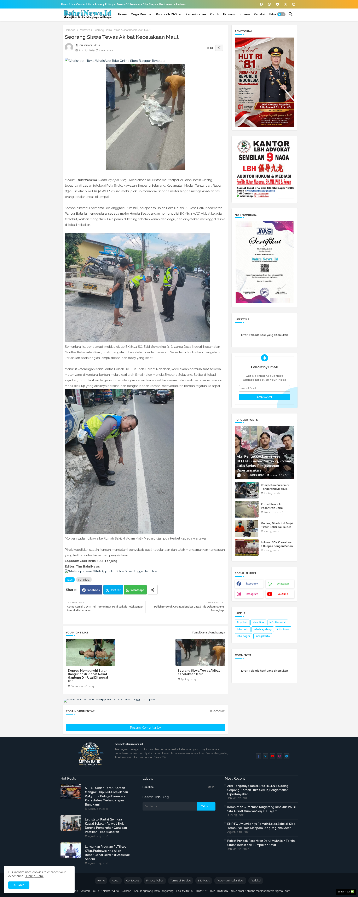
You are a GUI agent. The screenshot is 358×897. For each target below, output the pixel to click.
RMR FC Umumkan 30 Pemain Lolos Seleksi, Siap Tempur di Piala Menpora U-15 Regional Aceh (261, 826)
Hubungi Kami (34, 876)
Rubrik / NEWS (166, 14)
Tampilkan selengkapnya (208, 632)
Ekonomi (229, 14)
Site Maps (149, 4)
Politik (214, 14)
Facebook (93, 590)
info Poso (283, 629)
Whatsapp (137, 590)
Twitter (115, 590)
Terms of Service (128, 4)
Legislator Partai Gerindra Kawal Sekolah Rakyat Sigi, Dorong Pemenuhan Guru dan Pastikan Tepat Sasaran (106, 826)
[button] (281, 14)
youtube (283, 594)
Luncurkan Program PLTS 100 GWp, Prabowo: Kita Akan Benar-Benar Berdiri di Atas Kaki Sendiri (108, 853)
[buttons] (261, 4)
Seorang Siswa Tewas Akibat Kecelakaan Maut (199, 672)
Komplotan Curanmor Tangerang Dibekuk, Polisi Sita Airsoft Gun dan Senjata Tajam (275, 491)
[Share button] (153, 589)
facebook (252, 583)
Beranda (70, 30)
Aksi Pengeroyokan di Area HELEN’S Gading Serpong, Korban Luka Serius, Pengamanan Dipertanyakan (258, 790)
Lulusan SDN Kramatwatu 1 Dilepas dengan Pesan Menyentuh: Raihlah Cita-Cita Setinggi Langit (277, 548)
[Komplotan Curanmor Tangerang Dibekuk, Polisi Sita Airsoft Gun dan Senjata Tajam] (247, 490)
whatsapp (283, 583)
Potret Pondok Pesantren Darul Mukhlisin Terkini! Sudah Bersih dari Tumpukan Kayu (261, 843)
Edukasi (275, 14)
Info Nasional (278, 622)
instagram (252, 594)
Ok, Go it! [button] (18, 885)
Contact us (84, 4)
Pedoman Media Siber (230, 880)
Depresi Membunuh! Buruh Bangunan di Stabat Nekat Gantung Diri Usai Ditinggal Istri (88, 676)
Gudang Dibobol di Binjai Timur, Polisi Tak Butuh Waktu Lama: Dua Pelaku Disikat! (277, 529)
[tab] (122, 14)
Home (122, 14)
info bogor (243, 636)
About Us (66, 4)
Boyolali (242, 622)
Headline (258, 622)
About (115, 880)
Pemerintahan (196, 14)
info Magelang (263, 629)
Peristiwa (84, 30)
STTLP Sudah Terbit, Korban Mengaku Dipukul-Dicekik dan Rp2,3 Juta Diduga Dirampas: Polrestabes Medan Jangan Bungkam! (106, 796)
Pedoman (166, 4)
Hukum (244, 14)
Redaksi (181, 4)
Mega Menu (139, 14)
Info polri (242, 629)
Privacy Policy (104, 4)
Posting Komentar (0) (145, 727)
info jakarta (263, 636)
